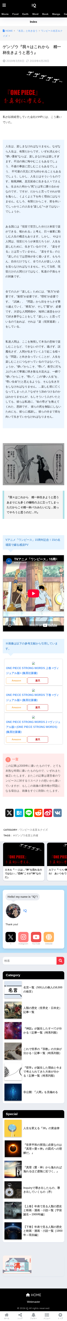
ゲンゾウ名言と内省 (26, 835)
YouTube (36, 944)
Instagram (23, 944)
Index (33, 21)
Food (15, 14)
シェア (20, 1318)
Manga (56, 14)
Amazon (16, 680)
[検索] (60, 961)
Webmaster (33, 1301)
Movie (5, 14)
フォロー (33, 1318)
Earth (25, 14)
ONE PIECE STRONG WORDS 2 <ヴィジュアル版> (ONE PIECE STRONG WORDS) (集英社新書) (33, 727)
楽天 (37, 680)
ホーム (6, 1318)
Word (35, 14)
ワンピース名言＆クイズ (33, 829)
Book (45, 14)
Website (48, 944)
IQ (34, 5)
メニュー (46, 1318)
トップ (60, 1318)
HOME (35, 1295)
